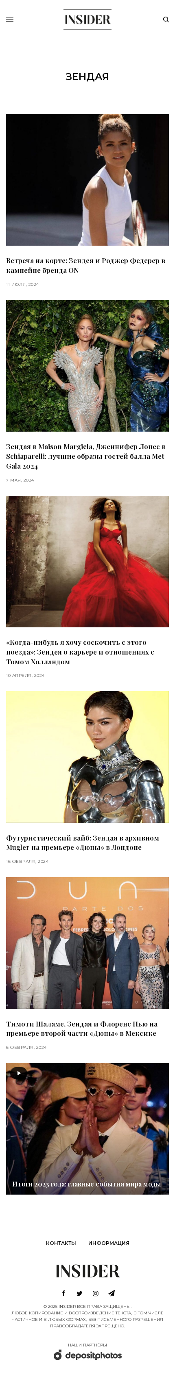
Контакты (61, 1243)
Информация (108, 1243)
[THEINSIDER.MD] (87, 18)
